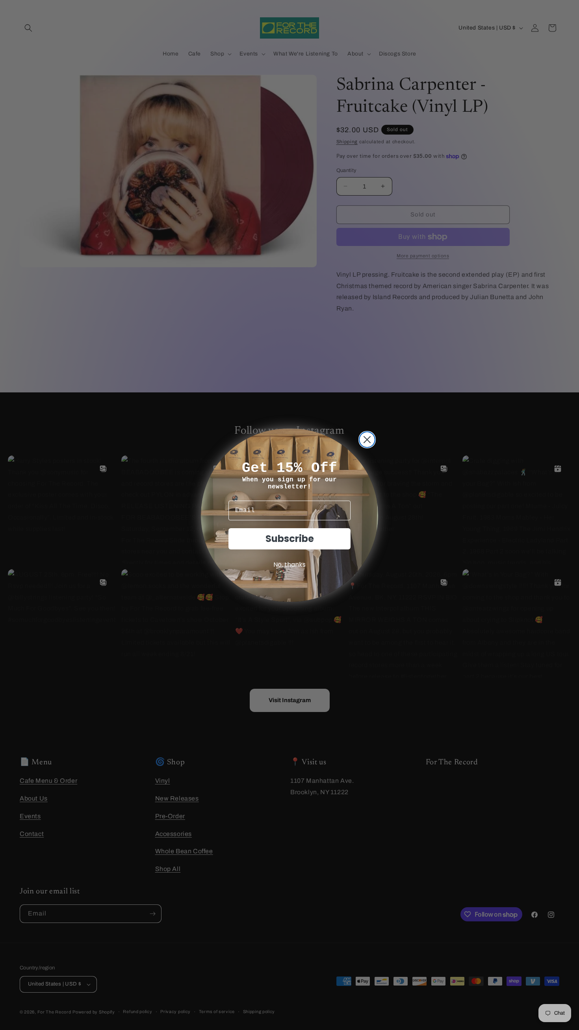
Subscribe (289, 538)
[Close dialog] (367, 440)
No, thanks (289, 564)
